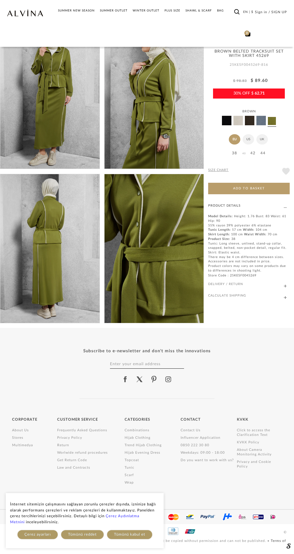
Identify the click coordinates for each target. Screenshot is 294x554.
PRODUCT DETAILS (224, 205)
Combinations (137, 430)
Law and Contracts (73, 467)
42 (253, 153)
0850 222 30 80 (195, 445)
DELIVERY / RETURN (225, 284)
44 (263, 153)
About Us (20, 430)
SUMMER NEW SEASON (76, 10)
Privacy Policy (69, 437)
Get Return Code (72, 460)
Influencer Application (200, 437)
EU (235, 139)
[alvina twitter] (139, 379)
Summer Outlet (113, 10)
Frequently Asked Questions (82, 430)
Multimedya (22, 445)
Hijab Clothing (137, 437)
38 (234, 153)
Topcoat (132, 460)
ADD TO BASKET (249, 188)
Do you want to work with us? (207, 460)
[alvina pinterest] (153, 379)
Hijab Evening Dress (142, 452)
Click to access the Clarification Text (253, 432)
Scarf (129, 475)
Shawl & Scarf (198, 10)
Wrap (129, 482)
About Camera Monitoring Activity (254, 452)
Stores (17, 437)
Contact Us (190, 430)
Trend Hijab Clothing (143, 445)
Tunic (129, 467)
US (248, 139)
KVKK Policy (248, 442)
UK (262, 139)
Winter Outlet (146, 10)
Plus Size (172, 10)
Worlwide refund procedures (82, 452)
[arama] (237, 12)
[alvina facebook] (125, 379)
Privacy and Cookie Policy (254, 464)
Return (63, 445)
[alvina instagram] (168, 379)
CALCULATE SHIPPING (227, 295)
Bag (220, 10)
